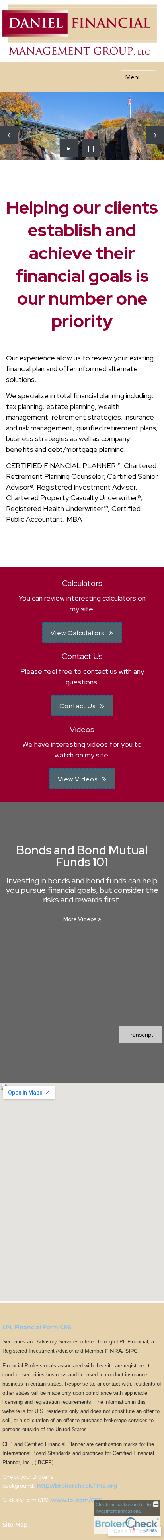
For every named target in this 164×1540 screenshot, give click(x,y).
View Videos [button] (78, 779)
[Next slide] (155, 135)
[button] (138, 77)
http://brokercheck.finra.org (77, 1485)
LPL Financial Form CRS (36, 1327)
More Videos (82, 919)
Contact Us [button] (77, 706)
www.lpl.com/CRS (75, 1499)
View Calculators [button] (77, 633)
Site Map (15, 1524)
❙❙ (91, 148)
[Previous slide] (9, 135)
